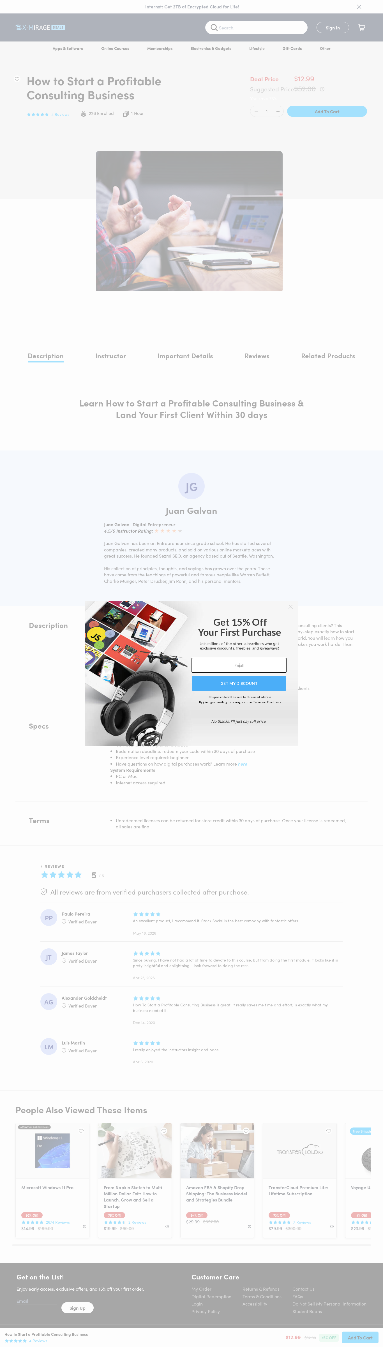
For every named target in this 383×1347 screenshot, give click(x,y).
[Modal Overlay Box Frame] (191, 674)
